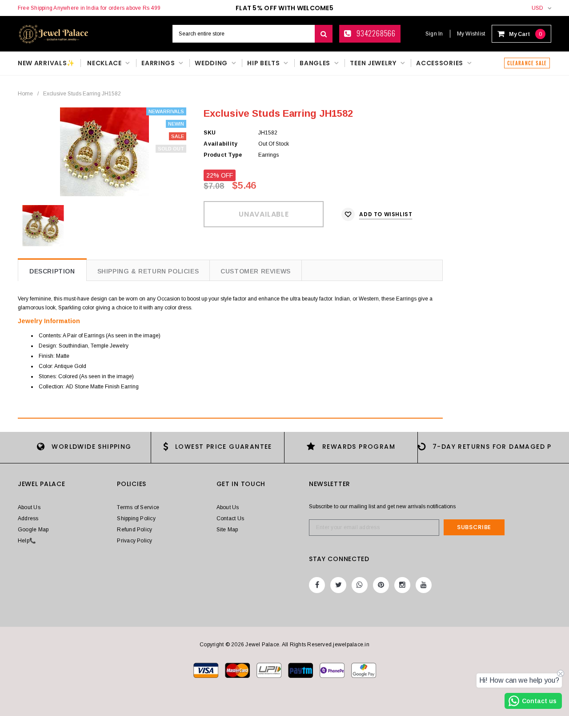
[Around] (364, 670)
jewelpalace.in (351, 644)
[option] (104, 151)
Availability (220, 144)
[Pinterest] (381, 585)
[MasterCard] (269, 670)
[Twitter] (338, 585)
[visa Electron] (238, 670)
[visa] (206, 670)
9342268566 (375, 33)
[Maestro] (301, 670)
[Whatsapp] (360, 585)
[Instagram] (402, 585)
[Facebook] (317, 585)
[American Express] (332, 670)
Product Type (223, 155)
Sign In (434, 34)
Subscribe (474, 527)
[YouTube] (424, 585)
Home (25, 94)
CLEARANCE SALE (527, 63)
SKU (210, 133)
